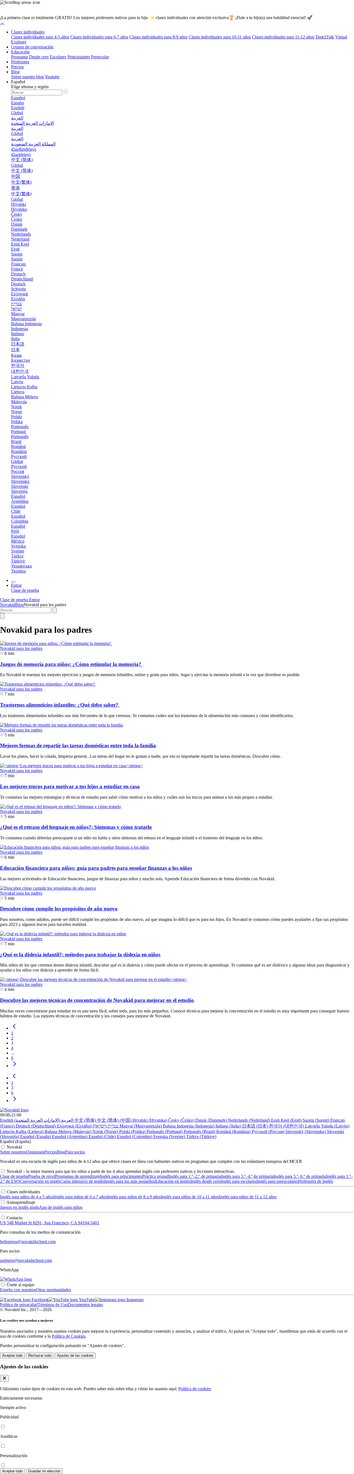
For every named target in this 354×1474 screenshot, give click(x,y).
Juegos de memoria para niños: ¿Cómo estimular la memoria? (71, 664)
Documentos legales (85, 1304)
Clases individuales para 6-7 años (99, 37)
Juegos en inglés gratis (19, 1207)
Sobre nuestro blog (27, 76)
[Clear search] (54, 610)
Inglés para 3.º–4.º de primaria (247, 1176)
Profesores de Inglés (315, 1181)
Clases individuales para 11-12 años (283, 37)
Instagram (134, 1299)
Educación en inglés (172, 1181)
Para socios (75, 1152)
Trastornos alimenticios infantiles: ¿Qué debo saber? (60, 705)
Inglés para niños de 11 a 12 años (248, 1196)
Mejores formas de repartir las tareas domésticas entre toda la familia (78, 745)
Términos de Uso (53, 1304)
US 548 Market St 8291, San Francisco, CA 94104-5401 (49, 1222)
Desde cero (39, 56)
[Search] (2, 616)
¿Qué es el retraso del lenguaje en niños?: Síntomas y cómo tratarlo (76, 827)
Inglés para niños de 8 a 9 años (134, 1196)
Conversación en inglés (40, 1181)
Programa (19, 56)
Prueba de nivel (41, 1176)
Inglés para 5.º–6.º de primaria (299, 1176)
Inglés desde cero (205, 1181)
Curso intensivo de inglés (82, 1181)
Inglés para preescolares (277, 1181)
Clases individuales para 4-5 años (40, 37)
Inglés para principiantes (121, 1176)
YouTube (86, 1299)
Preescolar (100, 56)
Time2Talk (324, 37)
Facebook (39, 1299)
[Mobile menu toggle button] (13, 582)
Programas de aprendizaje (77, 1176)
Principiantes (78, 56)
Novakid (7, 604)
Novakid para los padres (21, 648)
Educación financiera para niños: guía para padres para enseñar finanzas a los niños (96, 868)
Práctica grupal (155, 1176)
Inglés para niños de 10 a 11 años (190, 1196)
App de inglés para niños (60, 1207)
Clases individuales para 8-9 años (158, 37)
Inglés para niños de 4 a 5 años (27, 1196)
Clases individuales (28, 32)
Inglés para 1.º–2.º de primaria (194, 1176)
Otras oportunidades (53, 1289)
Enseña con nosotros (18, 1289)
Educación (20, 52)
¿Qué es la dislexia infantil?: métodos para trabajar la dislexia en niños (80, 954)
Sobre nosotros (13, 1152)
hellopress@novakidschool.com (28, 1241)
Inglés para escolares (238, 1181)
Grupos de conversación (32, 47)
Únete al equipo (20, 1284)
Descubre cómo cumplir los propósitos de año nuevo (59, 909)
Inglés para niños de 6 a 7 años (80, 1196)
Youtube (52, 76)
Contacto (14, 1217)
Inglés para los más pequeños (129, 1181)
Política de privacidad (19, 1304)
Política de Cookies (68, 1336)
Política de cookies (194, 1388)
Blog (15, 71)
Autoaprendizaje (20, 1202)
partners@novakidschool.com (26, 1260)
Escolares (58, 56)
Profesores (20, 61)
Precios (17, 66)
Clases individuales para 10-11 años (220, 37)
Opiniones (35, 1152)
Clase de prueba (14, 1176)
